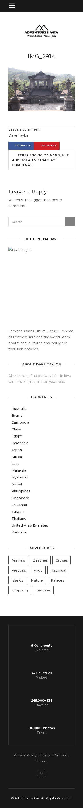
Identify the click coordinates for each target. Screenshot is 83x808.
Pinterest (49, 145)
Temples (43, 590)
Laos (15, 463)
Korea (17, 457)
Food (38, 570)
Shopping (20, 590)
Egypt (17, 436)
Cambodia (20, 422)
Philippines (21, 491)
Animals (18, 560)
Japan (17, 450)
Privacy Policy (25, 755)
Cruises (62, 560)
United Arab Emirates (30, 525)
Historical (58, 570)
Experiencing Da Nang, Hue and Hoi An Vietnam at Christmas (40, 160)
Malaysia (19, 470)
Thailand (19, 518)
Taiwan (18, 511)
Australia (19, 408)
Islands (17, 580)
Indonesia (20, 443)
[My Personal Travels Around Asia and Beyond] (41, 37)
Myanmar (20, 477)
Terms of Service (53, 755)
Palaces (57, 580)
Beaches (40, 560)
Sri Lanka (19, 505)
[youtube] (41, 773)
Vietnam (19, 532)
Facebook (23, 145)
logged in (38, 200)
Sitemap (42, 761)
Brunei (17, 415)
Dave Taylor (18, 135)
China (16, 429)
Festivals (19, 570)
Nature (37, 580)
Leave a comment (23, 129)
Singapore (20, 498)
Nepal (17, 484)
